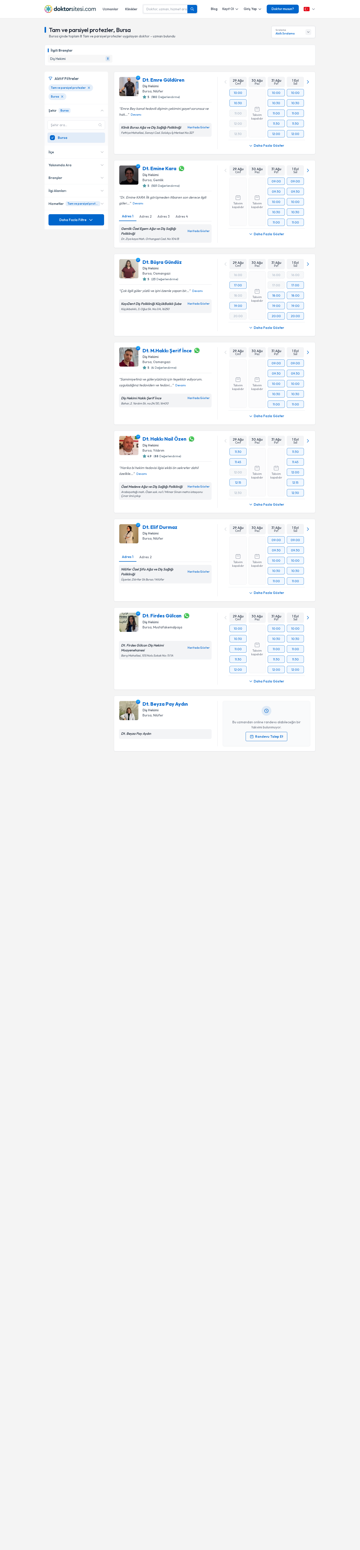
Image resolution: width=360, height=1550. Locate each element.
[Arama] (192, 9)
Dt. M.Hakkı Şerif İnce (167, 350)
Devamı (136, 114)
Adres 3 (163, 216)
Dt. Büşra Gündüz (162, 262)
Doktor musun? (283, 9)
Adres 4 (182, 216)
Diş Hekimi (150, 86)
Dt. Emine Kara (159, 168)
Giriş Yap (250, 9)
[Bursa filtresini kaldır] (62, 96)
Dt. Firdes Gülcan (162, 616)
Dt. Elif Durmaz (160, 527)
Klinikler (131, 9)
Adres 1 (127, 216)
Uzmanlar (110, 9)
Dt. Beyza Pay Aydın (165, 704)
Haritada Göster (199, 127)
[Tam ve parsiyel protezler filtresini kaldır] (89, 87)
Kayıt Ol (228, 9)
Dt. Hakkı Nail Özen (164, 439)
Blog (214, 9)
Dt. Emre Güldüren (163, 80)
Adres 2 (145, 216)
